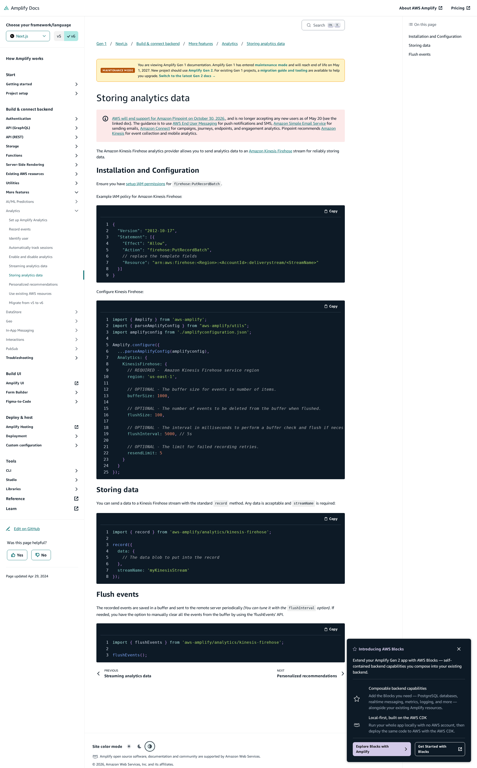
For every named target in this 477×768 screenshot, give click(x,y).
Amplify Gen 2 (201, 70)
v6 (73, 36)
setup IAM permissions (145, 183)
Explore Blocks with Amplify (372, 749)
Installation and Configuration (147, 170)
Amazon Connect (155, 128)
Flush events (117, 594)
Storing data (117, 489)
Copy (335, 212)
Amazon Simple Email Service (300, 123)
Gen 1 (101, 43)
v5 (59, 36)
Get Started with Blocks (432, 749)
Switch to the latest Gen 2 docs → (187, 76)
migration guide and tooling (283, 70)
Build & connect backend (158, 43)
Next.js (22, 36)
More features (201, 43)
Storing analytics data (266, 43)
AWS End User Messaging (195, 123)
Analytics (230, 43)
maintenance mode (271, 65)
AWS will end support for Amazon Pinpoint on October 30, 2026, (168, 118)
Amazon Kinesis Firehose (270, 150)
